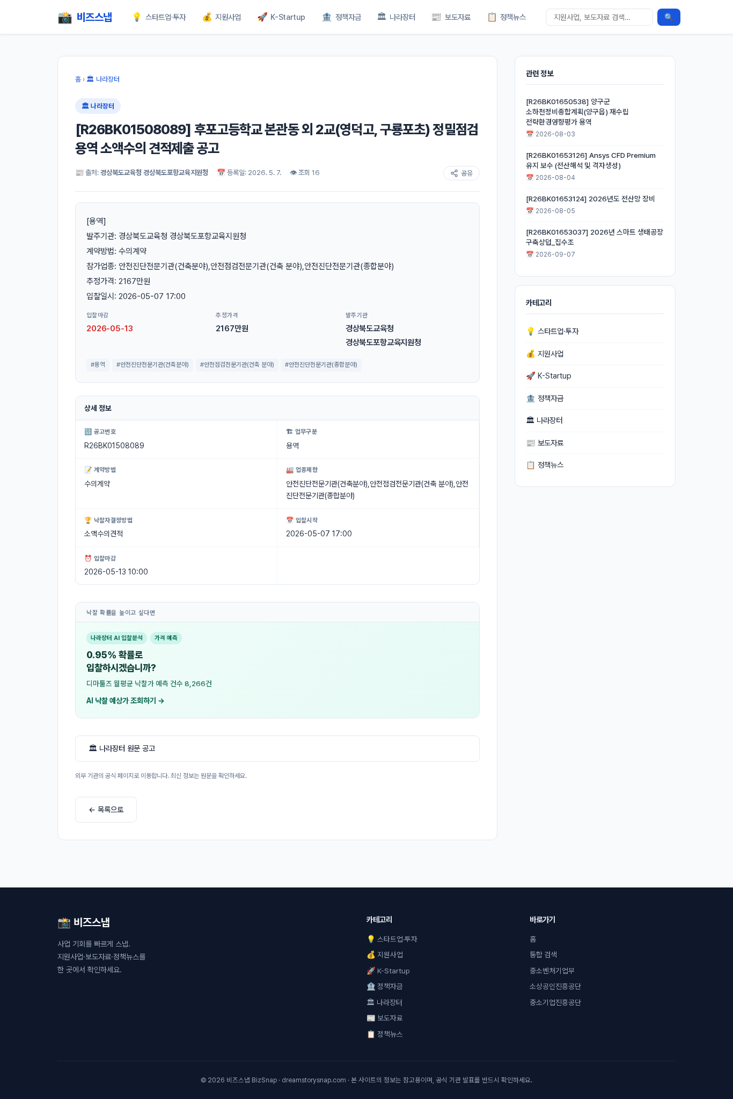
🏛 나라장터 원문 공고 (122, 748)
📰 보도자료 (544, 442)
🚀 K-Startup (548, 375)
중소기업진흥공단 (555, 1002)
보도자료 (451, 17)
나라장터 (396, 17)
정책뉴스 (506, 17)
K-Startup (281, 17)
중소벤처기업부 (552, 970)
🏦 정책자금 (544, 398)
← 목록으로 (106, 809)
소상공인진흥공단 (555, 986)
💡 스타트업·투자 (552, 331)
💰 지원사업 (544, 353)
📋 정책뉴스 (544, 464)
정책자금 (341, 17)
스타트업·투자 (158, 17)
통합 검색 (543, 954)
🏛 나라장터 (103, 79)
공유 (467, 173)
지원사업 (221, 17)
